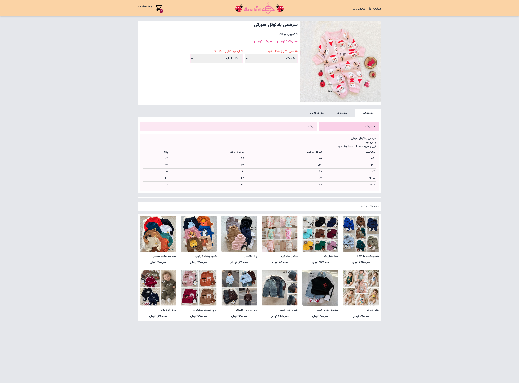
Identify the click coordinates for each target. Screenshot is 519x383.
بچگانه (282, 34)
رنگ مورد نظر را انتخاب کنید (282, 51)
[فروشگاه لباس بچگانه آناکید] (259, 8)
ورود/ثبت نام (145, 6)
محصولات (359, 8)
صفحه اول (374, 8)
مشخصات (368, 113)
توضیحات (342, 113)
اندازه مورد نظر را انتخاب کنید (227, 51)
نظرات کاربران (316, 113)
